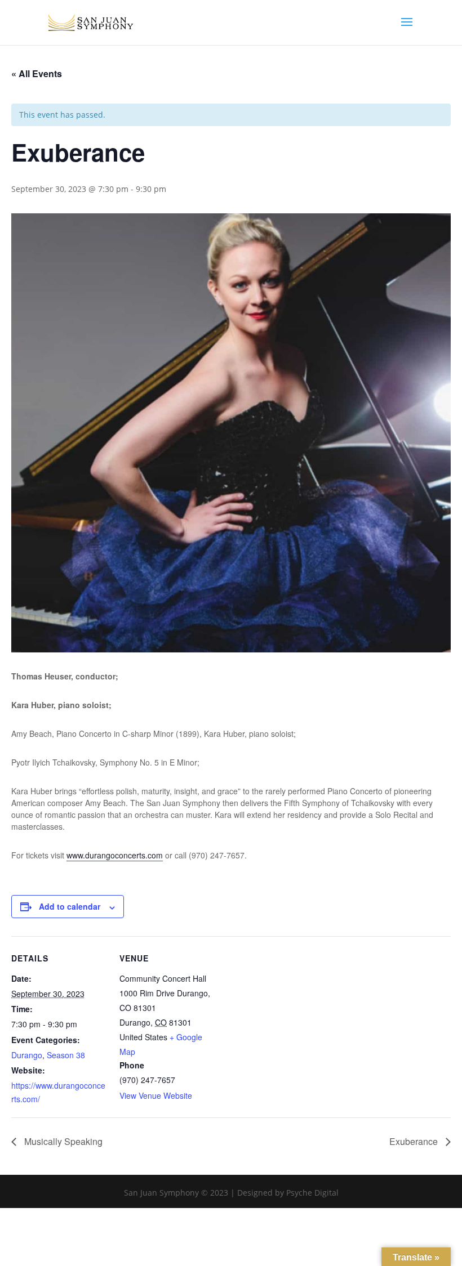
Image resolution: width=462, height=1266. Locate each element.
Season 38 (66, 1055)
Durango (26, 1055)
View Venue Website (155, 1095)
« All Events (36, 73)
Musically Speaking (62, 1141)
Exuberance (414, 1141)
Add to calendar (69, 906)
